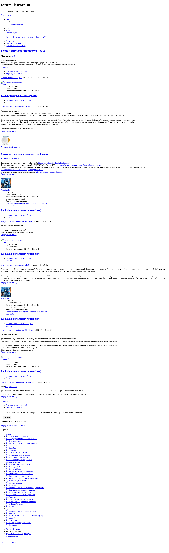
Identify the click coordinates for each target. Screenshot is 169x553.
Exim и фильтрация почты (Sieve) (23, 50)
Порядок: (64, 413)
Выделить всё (11, 387)
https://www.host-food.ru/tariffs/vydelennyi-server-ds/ (22, 170)
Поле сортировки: (34, 413)
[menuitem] (17, 24)
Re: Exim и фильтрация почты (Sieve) (21, 210)
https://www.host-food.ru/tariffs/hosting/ (53, 163)
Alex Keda (5, 190)
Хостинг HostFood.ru (10, 147)
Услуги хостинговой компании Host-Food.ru (24, 154)
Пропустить (6, 15)
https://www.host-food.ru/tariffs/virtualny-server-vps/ (80, 165)
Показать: (7, 413)
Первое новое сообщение (11, 78)
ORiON (4, 84)
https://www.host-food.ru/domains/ (49, 172)
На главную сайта (8, 542)
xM (13, 56)
